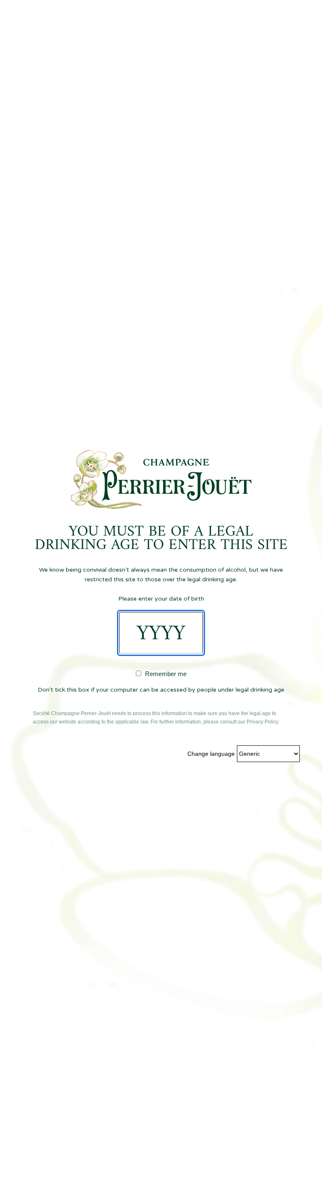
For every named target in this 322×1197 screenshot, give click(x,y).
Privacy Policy (262, 722)
